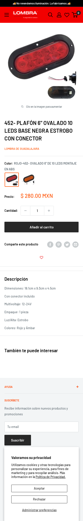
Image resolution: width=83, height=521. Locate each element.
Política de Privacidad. (51, 477)
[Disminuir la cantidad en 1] (25, 210)
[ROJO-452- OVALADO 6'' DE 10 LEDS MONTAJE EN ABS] (12, 180)
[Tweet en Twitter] (67, 244)
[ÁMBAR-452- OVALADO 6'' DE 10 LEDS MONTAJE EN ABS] (28, 179)
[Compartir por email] (75, 244)
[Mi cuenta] (59, 14)
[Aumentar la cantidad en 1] (49, 210)
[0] (75, 14)
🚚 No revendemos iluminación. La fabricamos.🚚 (42, 3)
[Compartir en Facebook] (50, 244)
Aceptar (39, 488)
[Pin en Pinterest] (59, 244)
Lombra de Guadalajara (21, 148)
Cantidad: (11, 210)
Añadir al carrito (42, 227)
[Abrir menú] (6, 15)
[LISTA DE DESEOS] (41, 257)
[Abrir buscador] (50, 14)
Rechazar (39, 499)
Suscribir (17, 440)
